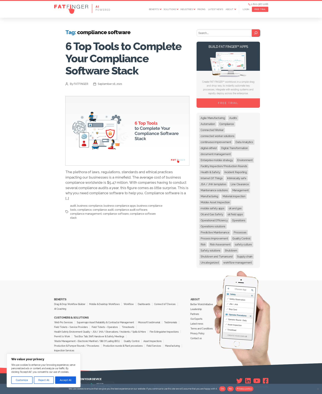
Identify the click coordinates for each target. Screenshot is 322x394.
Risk (203, 244)
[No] (317, 388)
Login (246, 9)
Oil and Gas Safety (212, 214)
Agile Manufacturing (213, 118)
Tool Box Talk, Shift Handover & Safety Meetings (99, 336)
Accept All (65, 380)
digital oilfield (209, 148)
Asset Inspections (152, 341)
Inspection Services (64, 350)
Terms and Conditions (201, 328)
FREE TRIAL (260, 9)
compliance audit (103, 209)
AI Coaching (60, 309)
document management (216, 154)
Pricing (201, 9)
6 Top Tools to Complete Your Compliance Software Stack (123, 58)
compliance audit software (131, 209)
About (229, 9)
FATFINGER (81, 83)
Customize (22, 380)
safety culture (243, 244)
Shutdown (231, 250)
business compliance (90, 205)
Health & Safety (210, 172)
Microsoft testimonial (149, 322)
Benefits (154, 9)
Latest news (215, 9)
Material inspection (234, 196)
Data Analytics (244, 142)
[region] (43, 370)
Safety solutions (210, 250)
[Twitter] (239, 381)
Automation (208, 124)
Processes (240, 232)
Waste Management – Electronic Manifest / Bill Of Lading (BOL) (87, 341)
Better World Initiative (201, 304)
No (230, 388)
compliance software (116, 213)
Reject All (43, 380)
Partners (194, 314)
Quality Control (241, 238)
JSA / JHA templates (213, 184)
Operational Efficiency (214, 220)
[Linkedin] (248, 381)
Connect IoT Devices (164, 304)
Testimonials (170, 322)
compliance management (86, 213)
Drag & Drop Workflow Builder (69, 304)
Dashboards (144, 304)
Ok (222, 388)
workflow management (237, 262)
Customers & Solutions (71, 317)
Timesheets (128, 327)
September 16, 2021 (110, 83)
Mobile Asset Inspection (215, 202)
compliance (84, 209)
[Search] (256, 33)
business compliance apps (120, 205)
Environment (245, 160)
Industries (186, 9)
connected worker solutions (217, 136)
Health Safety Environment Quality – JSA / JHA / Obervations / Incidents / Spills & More (100, 331)
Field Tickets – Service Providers (71, 327)
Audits (233, 118)
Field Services (154, 345)
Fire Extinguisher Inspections (164, 331)
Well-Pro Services (63, 322)
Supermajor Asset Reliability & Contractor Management (105, 322)
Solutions (170, 9)
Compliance (226, 124)
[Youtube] (256, 381)
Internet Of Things (212, 178)
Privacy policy (244, 388)
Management (240, 190)
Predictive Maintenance (215, 232)
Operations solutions (213, 226)
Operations (238, 220)
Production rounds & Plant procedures (123, 345)
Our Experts (196, 319)
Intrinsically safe (236, 178)
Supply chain (244, 256)
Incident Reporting (235, 172)
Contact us (196, 338)
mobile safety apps (212, 208)
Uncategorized (210, 262)
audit (73, 205)
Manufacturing (209, 196)
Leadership (196, 309)
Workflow (129, 304)
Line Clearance (240, 184)
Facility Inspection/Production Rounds (224, 166)
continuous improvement (216, 142)
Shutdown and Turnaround (217, 256)
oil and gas (235, 208)
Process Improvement (214, 238)
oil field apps (235, 214)
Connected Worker (212, 130)
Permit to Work (62, 336)
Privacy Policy (197, 333)
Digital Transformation (234, 148)
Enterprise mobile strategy (217, 160)
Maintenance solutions (214, 190)
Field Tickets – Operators (105, 327)
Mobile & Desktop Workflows (104, 304)
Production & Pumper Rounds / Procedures (76, 345)
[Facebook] (265, 381)
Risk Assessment (220, 244)
